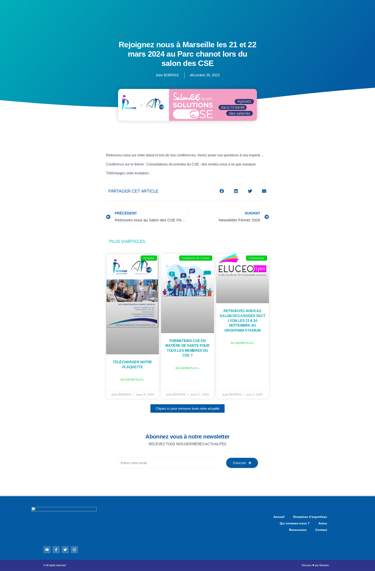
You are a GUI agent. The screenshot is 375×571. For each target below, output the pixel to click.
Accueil (279, 517)
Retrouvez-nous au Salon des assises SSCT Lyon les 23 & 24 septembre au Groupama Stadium (242, 320)
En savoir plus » (132, 379)
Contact (321, 530)
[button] (222, 191)
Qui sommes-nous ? (295, 523)
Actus (322, 523)
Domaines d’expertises (310, 517)
